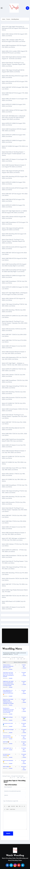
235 (18, 658)
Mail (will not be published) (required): (12, 791)
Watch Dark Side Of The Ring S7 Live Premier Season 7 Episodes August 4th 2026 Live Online (13, 241)
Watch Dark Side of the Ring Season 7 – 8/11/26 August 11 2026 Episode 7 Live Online (13, 153)
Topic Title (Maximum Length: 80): (10, 800)
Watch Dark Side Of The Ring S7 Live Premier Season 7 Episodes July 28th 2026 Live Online (14, 323)
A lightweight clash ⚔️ (8, 748)
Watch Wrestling (15, 855)
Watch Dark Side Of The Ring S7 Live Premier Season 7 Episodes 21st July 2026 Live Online (14, 416)
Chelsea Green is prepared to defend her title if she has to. (8, 666)
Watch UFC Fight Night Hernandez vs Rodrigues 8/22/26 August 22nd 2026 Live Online (15, 28)
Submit (8, 833)
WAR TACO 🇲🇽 (6, 741)
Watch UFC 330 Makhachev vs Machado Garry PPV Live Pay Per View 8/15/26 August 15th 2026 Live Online (13, 117)
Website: (6, 795)
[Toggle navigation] (1, 8)
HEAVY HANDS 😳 (7, 766)
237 (24, 658)
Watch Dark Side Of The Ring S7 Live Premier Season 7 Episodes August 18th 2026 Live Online (13, 64)
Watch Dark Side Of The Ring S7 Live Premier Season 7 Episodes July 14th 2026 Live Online (14, 509)
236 (21, 658)
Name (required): (8, 787)
